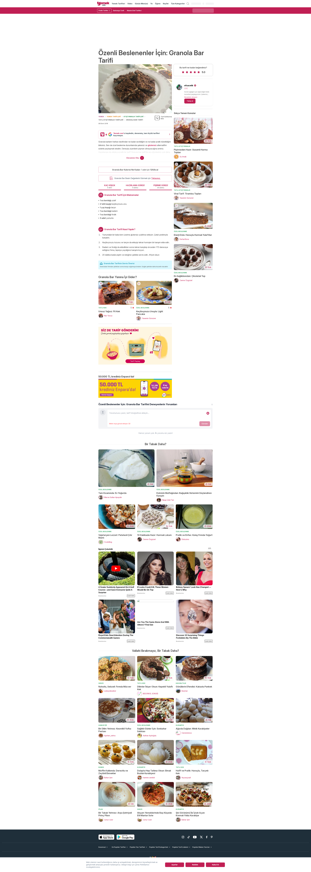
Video (129, 4)
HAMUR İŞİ (102, 725)
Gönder (205, 424)
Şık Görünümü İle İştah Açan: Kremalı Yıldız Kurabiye (190, 814)
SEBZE (101, 683)
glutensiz (152, 145)
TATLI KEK (102, 308)
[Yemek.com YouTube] (195, 837)
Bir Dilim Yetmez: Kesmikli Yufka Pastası (114, 730)
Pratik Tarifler (103, 10)
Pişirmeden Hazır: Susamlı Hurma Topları (190, 151)
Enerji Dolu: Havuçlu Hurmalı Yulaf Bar (193, 235)
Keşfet (165, 4)
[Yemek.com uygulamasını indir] (106, 837)
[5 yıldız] (198, 72)
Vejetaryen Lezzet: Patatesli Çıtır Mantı (115, 536)
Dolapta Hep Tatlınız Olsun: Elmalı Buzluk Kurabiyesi (154, 772)
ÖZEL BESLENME (142, 308)
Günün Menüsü (141, 4)
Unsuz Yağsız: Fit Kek (109, 311)
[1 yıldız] (183, 72)
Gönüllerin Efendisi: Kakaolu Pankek (194, 686)
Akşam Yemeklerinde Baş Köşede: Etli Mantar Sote (154, 814)
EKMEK (101, 767)
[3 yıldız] (191, 72)
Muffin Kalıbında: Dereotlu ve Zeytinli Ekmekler (113, 772)
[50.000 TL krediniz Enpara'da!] (135, 388)
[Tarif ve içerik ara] (187, 3)
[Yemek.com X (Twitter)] (201, 837)
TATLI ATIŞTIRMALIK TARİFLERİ (110, 120)
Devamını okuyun (190, 97)
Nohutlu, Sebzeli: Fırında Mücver (114, 686)
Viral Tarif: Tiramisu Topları (187, 193)
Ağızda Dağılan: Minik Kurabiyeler (193, 728)
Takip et (190, 101)
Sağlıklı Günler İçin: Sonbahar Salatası (151, 730)
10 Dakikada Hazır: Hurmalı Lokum (154, 535)
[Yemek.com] (103, 4)
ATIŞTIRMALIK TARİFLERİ (133, 116)
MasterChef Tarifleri (134, 10)
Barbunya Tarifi (118, 10)
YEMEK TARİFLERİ (114, 116)
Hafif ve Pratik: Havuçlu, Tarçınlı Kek (192, 772)
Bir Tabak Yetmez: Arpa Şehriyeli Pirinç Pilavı (115, 814)
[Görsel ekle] (208, 413)
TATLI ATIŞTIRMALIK (182, 146)
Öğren (157, 4)
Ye (151, 4)
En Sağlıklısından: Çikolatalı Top (189, 276)
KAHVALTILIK (181, 683)
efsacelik (188, 85)
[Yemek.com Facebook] (206, 837)
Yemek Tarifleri (118, 4)
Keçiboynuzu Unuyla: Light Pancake (149, 312)
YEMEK (101, 116)
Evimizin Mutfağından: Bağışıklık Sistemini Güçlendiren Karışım (184, 494)
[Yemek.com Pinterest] (212, 837)
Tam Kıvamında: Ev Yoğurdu (112, 493)
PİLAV (100, 809)
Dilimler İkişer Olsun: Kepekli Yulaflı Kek (155, 688)
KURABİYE (180, 725)
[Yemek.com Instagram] (183, 837)
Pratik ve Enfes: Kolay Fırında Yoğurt (194, 535)
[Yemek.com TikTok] (189, 837)
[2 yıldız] (187, 72)
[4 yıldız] (194, 72)
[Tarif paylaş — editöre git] (135, 344)
